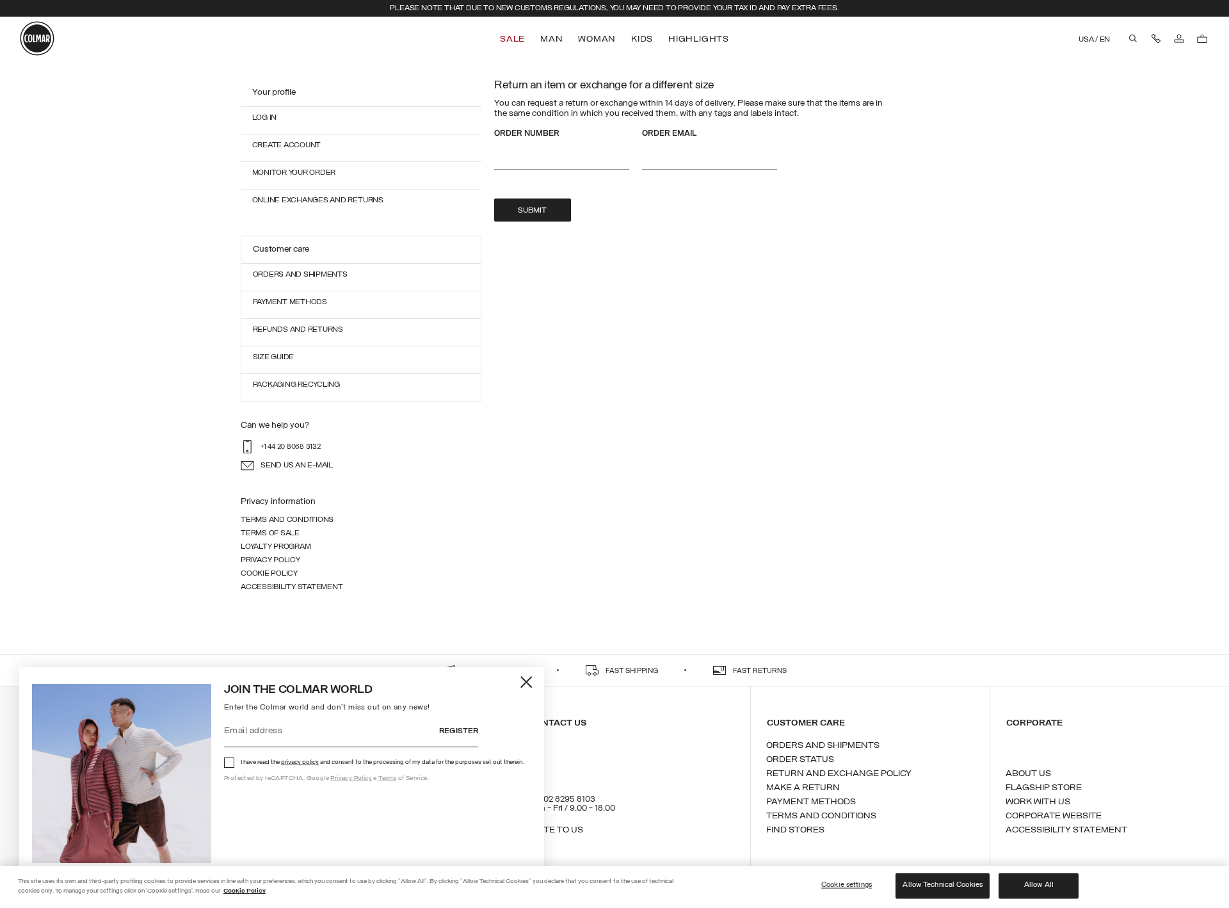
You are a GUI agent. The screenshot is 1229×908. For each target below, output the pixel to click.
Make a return (803, 788)
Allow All (1039, 885)
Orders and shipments (823, 745)
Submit (532, 211)
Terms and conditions (821, 816)
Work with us (1038, 802)
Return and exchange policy (839, 774)
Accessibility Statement (1066, 830)
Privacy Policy (351, 778)
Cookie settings (846, 885)
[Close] (527, 681)
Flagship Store (1044, 788)
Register (458, 731)
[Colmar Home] (37, 38)
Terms (387, 778)
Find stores (795, 830)
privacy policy (300, 762)
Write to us (555, 830)
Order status (800, 760)
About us (1028, 774)
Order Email (669, 134)
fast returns (760, 671)
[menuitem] (514, 39)
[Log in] (1179, 38)
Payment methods (811, 802)
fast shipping (632, 671)
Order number (526, 134)
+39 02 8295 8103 (561, 799)
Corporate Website (1054, 816)
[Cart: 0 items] (1202, 38)
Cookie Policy (244, 891)
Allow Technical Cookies (943, 885)
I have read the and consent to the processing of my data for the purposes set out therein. (382, 762)
